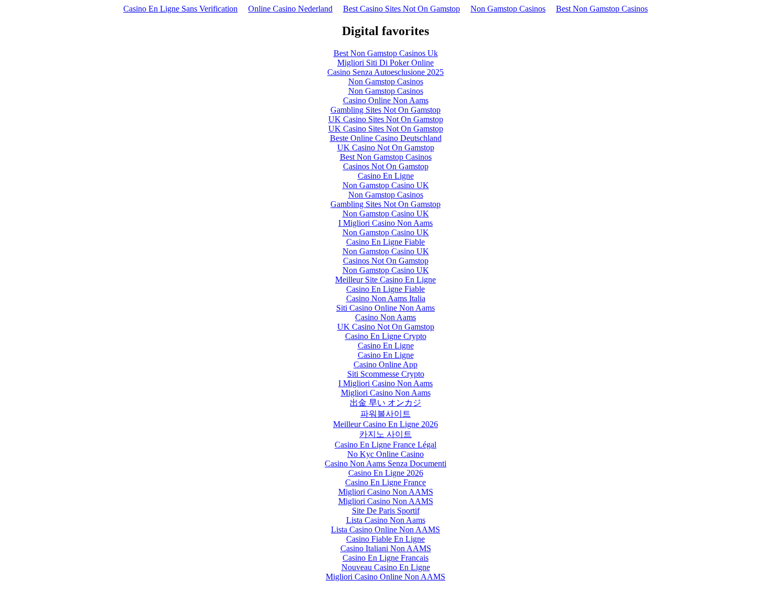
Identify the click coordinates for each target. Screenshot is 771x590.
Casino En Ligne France (385, 482)
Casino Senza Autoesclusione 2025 (385, 72)
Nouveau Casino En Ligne (385, 567)
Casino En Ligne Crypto (385, 336)
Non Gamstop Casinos (507, 8)
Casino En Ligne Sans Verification (180, 8)
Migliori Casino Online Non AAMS (385, 576)
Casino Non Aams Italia (385, 298)
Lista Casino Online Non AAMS (385, 529)
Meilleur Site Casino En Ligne (385, 279)
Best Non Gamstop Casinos (602, 8)
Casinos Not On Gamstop (386, 166)
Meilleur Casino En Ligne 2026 (385, 424)
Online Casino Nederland (290, 8)
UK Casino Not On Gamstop (385, 147)
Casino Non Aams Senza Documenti (385, 463)
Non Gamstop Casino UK (385, 185)
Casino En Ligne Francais (385, 557)
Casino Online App (385, 364)
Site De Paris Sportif (386, 510)
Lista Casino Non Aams (385, 520)
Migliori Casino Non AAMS (385, 491)
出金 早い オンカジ (385, 402)
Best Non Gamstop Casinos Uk (386, 53)
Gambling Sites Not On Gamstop (385, 109)
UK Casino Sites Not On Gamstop (385, 119)
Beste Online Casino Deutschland (386, 138)
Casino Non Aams (385, 317)
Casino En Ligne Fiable (385, 241)
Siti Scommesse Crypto (385, 373)
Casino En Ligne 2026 (385, 472)
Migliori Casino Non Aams (386, 392)
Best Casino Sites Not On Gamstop (401, 8)
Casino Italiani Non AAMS (385, 548)
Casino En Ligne (386, 175)
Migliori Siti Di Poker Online (385, 62)
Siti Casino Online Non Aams (385, 307)
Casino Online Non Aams (386, 100)
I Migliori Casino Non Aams (385, 222)
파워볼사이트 (385, 413)
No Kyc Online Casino (385, 454)
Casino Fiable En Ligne (385, 538)
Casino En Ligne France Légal (385, 444)
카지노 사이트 (385, 434)
